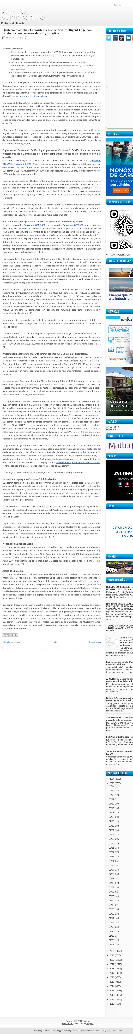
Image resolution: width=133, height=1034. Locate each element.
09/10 (112, 790)
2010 (112, 1004)
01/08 (112, 940)
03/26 (112, 896)
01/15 (112, 936)
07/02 (112, 834)
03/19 (112, 900)
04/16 (112, 883)
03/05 (112, 909)
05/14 (112, 865)
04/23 (112, 878)
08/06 (112, 812)
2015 (112, 982)
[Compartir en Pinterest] (16, 635)
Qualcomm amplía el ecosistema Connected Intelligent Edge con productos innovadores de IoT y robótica (47, 31)
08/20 (112, 804)
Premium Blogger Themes (91, 1031)
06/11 (112, 848)
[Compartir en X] (10, 635)
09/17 (112, 786)
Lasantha (75, 1031)
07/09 (112, 830)
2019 (112, 964)
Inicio (55, 642)
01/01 (112, 944)
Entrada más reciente (11, 642)
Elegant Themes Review (112, 1031)
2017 (112, 973)
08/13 (112, 808)
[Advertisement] (52, 672)
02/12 (112, 922)
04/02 (112, 892)
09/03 (112, 795)
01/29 (112, 931)
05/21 (112, 861)
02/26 (112, 914)
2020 (112, 960)
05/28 (112, 856)
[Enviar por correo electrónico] (4, 635)
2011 (112, 999)
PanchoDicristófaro (23, 15)
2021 (112, 955)
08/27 (112, 799)
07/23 (112, 821)
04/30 (112, 874)
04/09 (112, 887)
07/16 (112, 826)
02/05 (112, 927)
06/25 (112, 839)
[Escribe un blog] (7, 635)
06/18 (112, 843)
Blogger (90, 1023)
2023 (112, 783)
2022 (112, 951)
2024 (112, 779)
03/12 (112, 905)
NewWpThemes (49, 1031)
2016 (112, 977)
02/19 (112, 918)
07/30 (112, 817)
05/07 (112, 870)
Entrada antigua (95, 642)
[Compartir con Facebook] (13, 635)
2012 (112, 995)
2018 (112, 968)
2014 (112, 986)
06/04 (112, 852)
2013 (112, 990)
